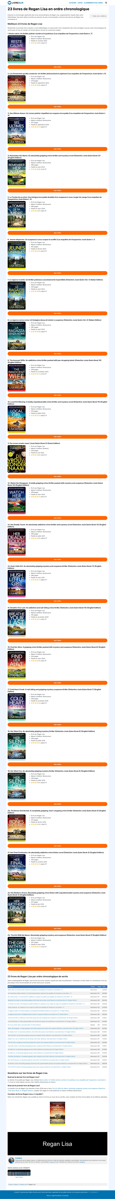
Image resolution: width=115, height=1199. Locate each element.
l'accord (52, 1162)
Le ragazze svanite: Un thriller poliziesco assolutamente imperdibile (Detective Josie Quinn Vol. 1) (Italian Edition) (38, 1011)
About (48, 1195)
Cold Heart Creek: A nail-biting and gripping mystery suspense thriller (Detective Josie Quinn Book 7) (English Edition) (40, 1046)
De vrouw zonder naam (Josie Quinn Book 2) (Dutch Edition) (24, 1025)
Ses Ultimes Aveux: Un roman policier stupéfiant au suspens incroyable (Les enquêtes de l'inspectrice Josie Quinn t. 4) (40, 996)
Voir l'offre (57, 67)
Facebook (82, 1162)
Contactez (65, 1195)
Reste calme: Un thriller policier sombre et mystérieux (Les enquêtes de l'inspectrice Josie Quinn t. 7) (35, 989)
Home (10, 1184)
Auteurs (72, 3)
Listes (80, 3)
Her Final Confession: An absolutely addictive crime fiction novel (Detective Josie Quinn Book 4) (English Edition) (38, 1060)
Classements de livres (93, 3)
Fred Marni (18, 1158)
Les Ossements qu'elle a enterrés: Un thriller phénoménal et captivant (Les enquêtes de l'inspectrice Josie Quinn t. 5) (39, 993)
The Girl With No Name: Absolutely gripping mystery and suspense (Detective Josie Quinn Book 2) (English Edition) (39, 1067)
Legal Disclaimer (56, 1195)
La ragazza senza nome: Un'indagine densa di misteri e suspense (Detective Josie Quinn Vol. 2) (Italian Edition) (38, 1014)
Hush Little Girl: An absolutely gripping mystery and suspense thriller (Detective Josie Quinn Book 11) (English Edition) (40, 1035)
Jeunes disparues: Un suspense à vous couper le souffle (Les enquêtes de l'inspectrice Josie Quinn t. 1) (36, 1007)
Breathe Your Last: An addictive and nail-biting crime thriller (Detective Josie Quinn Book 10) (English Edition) (37, 1039)
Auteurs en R (23, 1184)
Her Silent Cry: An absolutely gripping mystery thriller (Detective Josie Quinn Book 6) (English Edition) (35, 1049)
